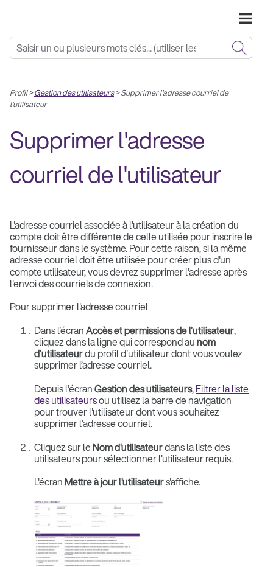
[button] (239, 48)
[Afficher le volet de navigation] (245, 18)
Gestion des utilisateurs (74, 93)
